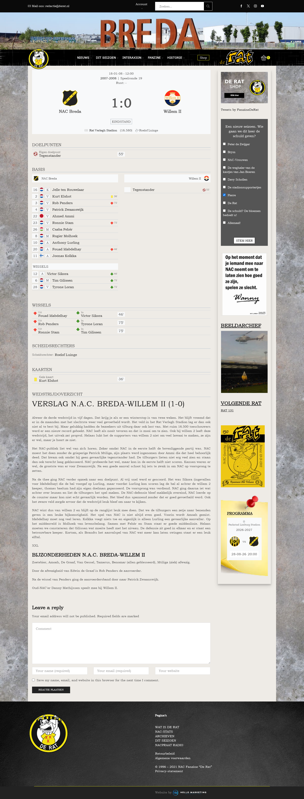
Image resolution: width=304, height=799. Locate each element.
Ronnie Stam (62, 223)
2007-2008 (108, 78)
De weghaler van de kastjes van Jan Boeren (239, 170)
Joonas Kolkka (64, 256)
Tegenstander (50, 155)
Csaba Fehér (62, 229)
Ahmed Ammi (63, 216)
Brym (231, 152)
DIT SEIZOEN (165, 740)
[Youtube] (262, 6)
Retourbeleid (165, 753)
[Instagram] (255, 6)
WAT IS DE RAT (167, 727)
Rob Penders (62, 203)
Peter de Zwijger (239, 144)
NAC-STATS (164, 732)
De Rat (232, 203)
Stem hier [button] (244, 241)
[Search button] (208, 6)
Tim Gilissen (62, 280)
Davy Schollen (237, 179)
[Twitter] (248, 6)
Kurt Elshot (61, 196)
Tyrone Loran (63, 287)
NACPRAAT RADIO (169, 745)
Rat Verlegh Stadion (103, 130)
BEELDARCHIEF (241, 325)
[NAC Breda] (70, 103)
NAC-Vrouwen (238, 160)
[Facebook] (241, 6)
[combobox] (180, 6)
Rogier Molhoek (65, 236)
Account (141, 4)
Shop (203, 57)
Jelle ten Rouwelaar (68, 190)
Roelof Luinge (66, 355)
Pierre (232, 195)
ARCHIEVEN (164, 736)
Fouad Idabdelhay (66, 249)
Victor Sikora (57, 274)
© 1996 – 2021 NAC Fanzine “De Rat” (183, 767)
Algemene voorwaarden (172, 758)
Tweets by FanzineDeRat (240, 110)
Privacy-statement (169, 771)
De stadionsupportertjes (244, 187)
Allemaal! (234, 223)
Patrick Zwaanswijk (68, 209)
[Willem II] (172, 103)
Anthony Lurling (65, 242)
